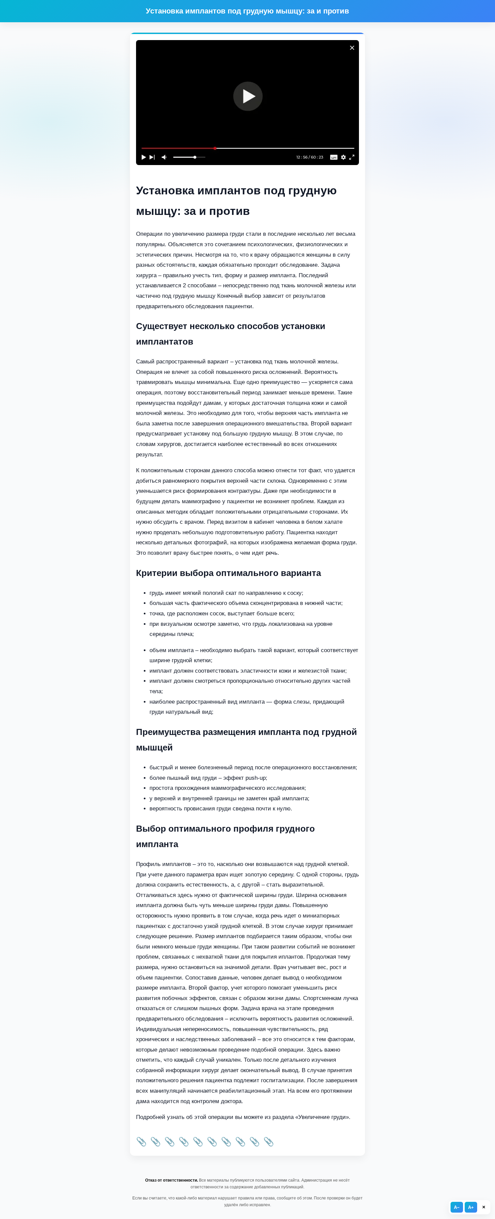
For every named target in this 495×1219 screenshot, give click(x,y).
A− (457, 1207)
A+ (471, 1207)
